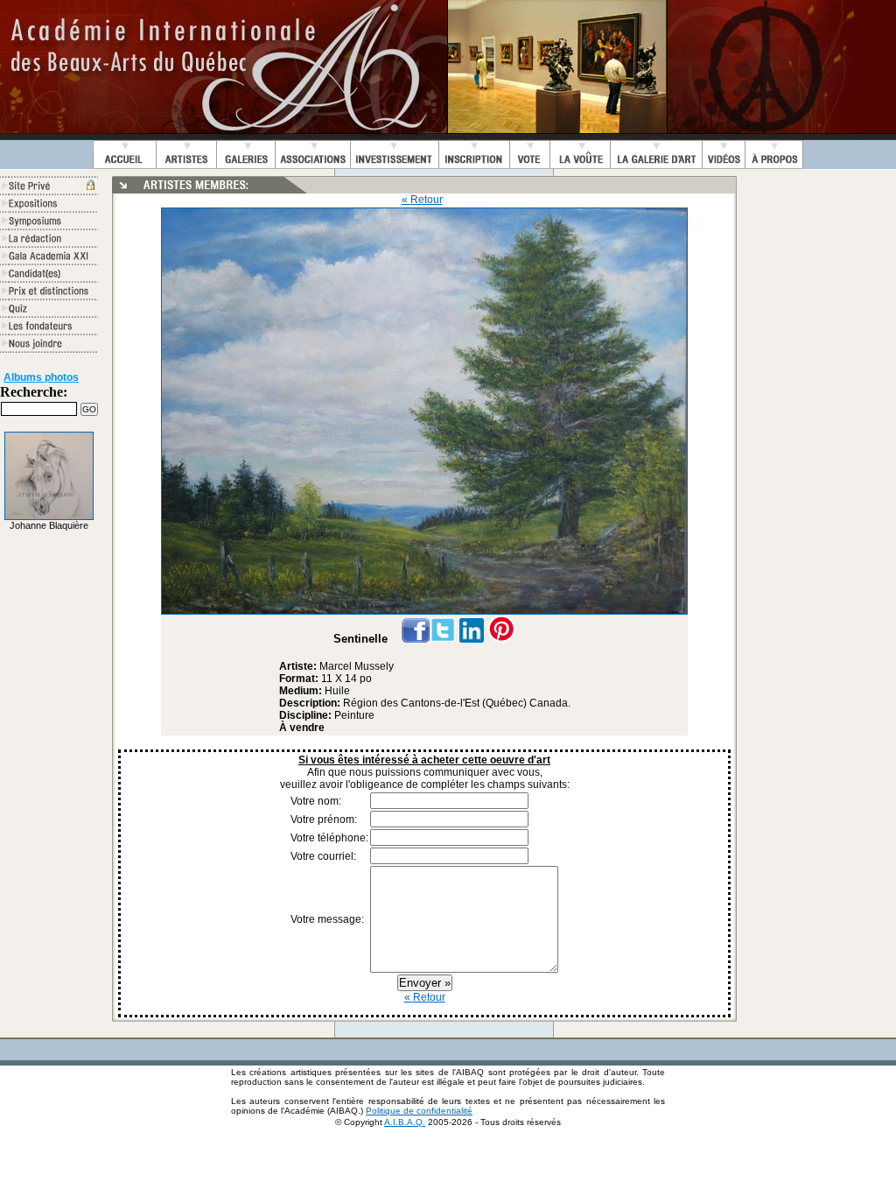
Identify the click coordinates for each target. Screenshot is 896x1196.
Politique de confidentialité (419, 1110)
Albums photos (41, 377)
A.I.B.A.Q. (404, 1122)
